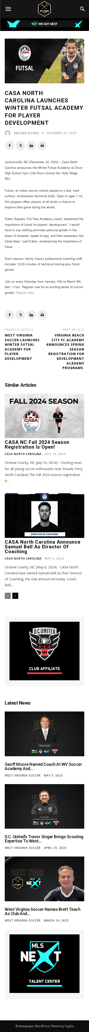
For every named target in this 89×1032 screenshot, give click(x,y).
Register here (25, 292)
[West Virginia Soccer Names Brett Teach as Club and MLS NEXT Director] (44, 879)
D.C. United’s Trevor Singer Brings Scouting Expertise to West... (44, 838)
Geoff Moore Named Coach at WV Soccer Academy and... (43, 766)
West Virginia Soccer (23, 775)
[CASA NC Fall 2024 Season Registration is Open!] (44, 416)
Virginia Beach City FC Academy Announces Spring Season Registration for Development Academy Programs (65, 351)
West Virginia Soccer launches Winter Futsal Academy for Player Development (22, 347)
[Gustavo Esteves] (9, 133)
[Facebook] (9, 145)
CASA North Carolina (23, 454)
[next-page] (15, 596)
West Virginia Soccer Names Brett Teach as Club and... (42, 911)
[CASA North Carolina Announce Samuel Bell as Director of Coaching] (44, 515)
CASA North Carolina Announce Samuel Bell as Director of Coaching (42, 546)
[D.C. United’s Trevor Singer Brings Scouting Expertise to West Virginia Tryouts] (44, 806)
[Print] (42, 145)
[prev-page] (8, 596)
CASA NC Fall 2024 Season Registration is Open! (37, 444)
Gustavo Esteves (26, 133)
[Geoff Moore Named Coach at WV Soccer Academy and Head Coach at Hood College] (44, 733)
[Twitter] (20, 145)
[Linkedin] (31, 145)
